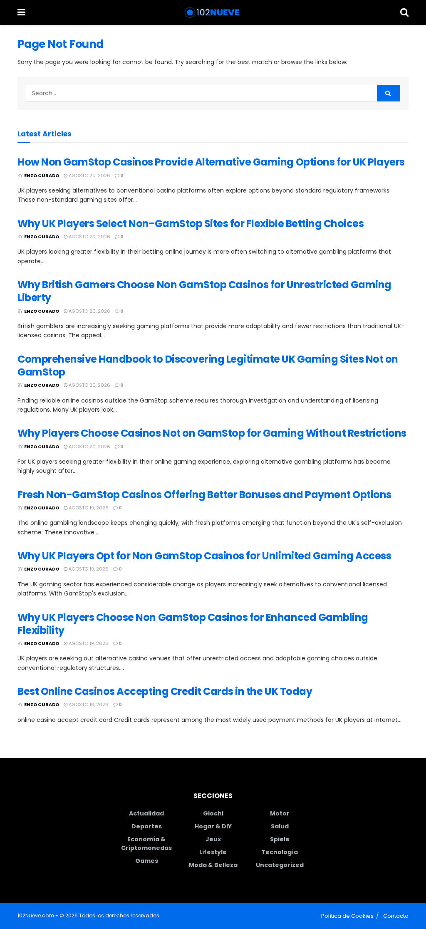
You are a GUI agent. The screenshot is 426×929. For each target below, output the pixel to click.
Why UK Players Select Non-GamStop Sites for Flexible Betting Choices (190, 223)
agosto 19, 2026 (88, 507)
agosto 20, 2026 (88, 175)
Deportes (146, 826)
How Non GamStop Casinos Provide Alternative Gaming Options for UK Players (211, 162)
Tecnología (279, 852)
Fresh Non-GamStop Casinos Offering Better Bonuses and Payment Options (204, 495)
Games (146, 861)
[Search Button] (404, 12)
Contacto (396, 916)
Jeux (213, 839)
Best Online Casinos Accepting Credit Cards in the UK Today (164, 691)
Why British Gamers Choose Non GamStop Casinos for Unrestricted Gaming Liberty (204, 291)
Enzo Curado (41, 175)
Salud (280, 826)
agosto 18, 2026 (88, 704)
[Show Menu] (21, 12)
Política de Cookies (347, 916)
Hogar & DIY (213, 826)
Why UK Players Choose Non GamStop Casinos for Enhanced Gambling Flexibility (192, 623)
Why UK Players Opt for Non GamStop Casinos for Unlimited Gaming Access (204, 556)
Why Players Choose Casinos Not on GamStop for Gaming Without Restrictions (211, 433)
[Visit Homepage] (213, 12)
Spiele (280, 839)
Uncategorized (280, 865)
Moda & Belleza (213, 865)
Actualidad (146, 813)
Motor (280, 813)
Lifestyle (213, 852)
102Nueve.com (35, 915)
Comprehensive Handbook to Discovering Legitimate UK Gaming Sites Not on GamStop (207, 365)
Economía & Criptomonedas (146, 843)
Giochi (213, 813)
